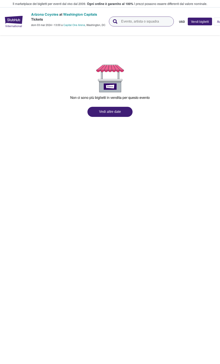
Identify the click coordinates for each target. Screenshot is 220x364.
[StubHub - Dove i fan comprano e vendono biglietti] (13, 21)
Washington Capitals (80, 14)
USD (182, 21)
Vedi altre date (110, 111)
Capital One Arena (74, 25)
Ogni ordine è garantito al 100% (110, 4)
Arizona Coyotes (44, 14)
